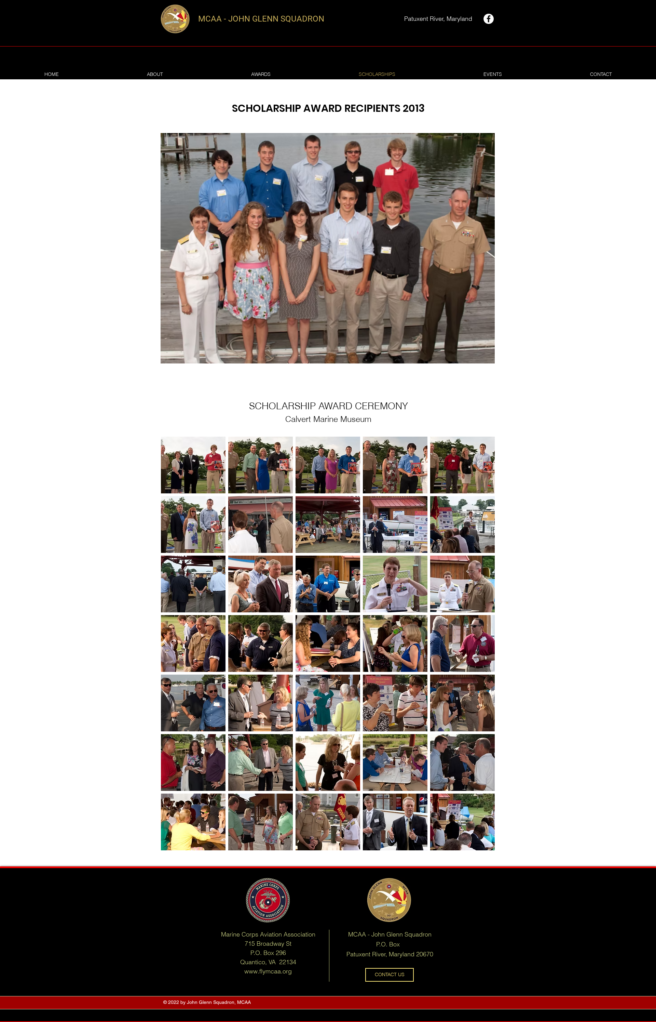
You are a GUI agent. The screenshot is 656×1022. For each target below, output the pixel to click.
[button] (193, 465)
